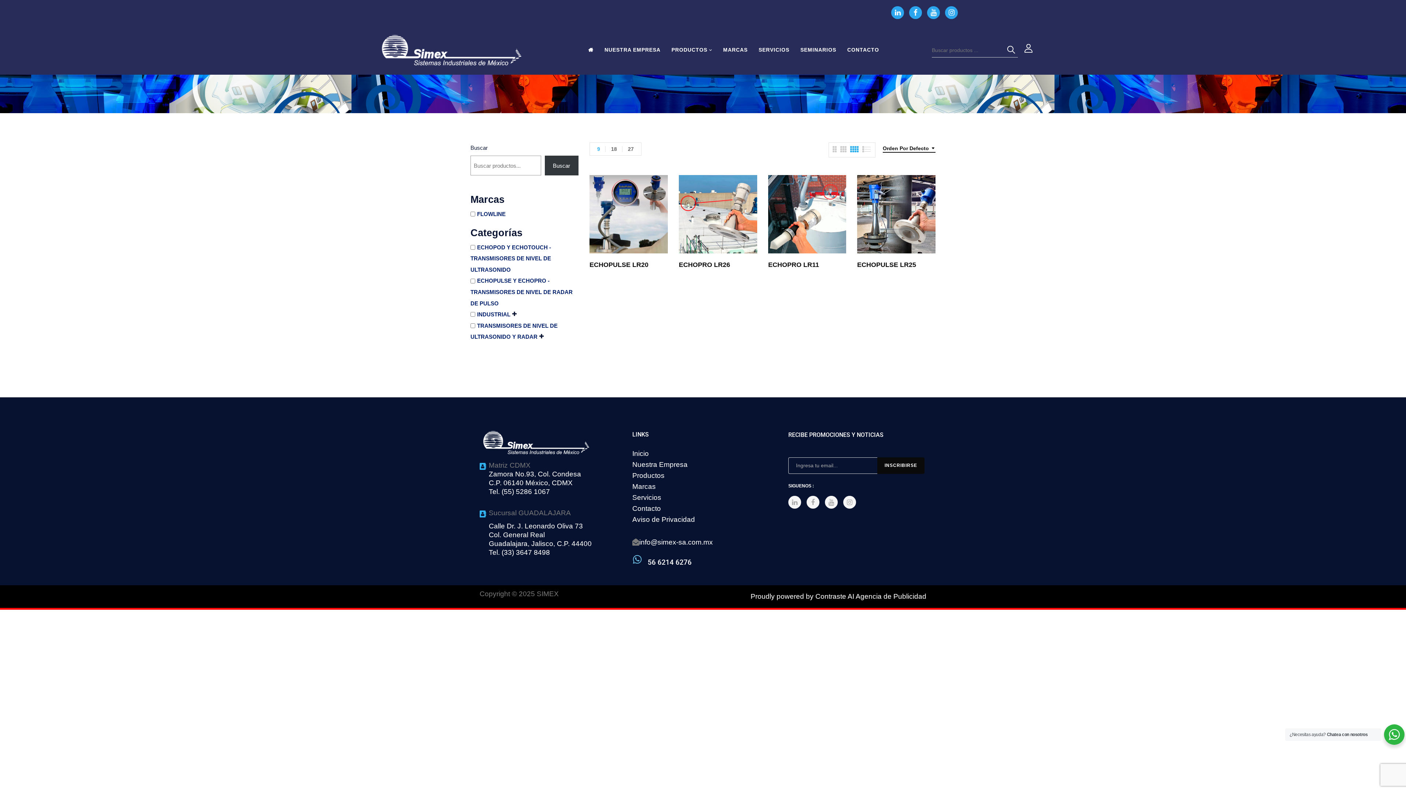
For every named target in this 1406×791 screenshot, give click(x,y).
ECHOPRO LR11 (793, 264)
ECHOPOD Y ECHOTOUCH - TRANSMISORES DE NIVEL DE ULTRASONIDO (510, 258)
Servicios (646, 497)
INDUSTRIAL (493, 314)
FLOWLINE (491, 214)
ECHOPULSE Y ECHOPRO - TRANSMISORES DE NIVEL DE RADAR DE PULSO (521, 292)
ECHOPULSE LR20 (618, 264)
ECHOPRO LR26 (704, 264)
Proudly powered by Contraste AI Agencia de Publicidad (838, 596)
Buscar (479, 148)
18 (614, 149)
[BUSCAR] (1012, 50)
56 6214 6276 (670, 562)
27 (631, 149)
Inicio (640, 453)
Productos (648, 475)
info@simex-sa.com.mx (676, 542)
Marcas (644, 486)
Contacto (646, 508)
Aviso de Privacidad (663, 519)
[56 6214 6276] (637, 559)
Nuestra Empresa (660, 464)
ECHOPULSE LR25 (886, 264)
